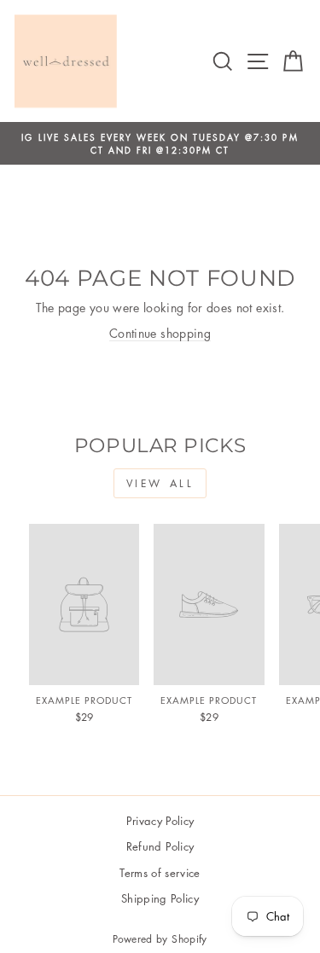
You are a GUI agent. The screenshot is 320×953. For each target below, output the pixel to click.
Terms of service (160, 872)
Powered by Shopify (160, 939)
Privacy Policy (160, 820)
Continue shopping (160, 332)
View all (160, 483)
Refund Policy (160, 846)
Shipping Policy (160, 898)
